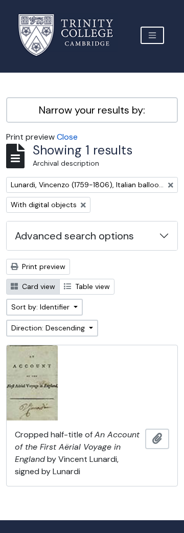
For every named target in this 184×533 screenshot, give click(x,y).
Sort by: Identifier (41, 307)
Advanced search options (74, 235)
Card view (37, 286)
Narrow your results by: (92, 110)
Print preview (42, 266)
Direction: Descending (49, 327)
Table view (91, 286)
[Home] (72, 35)
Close (67, 136)
